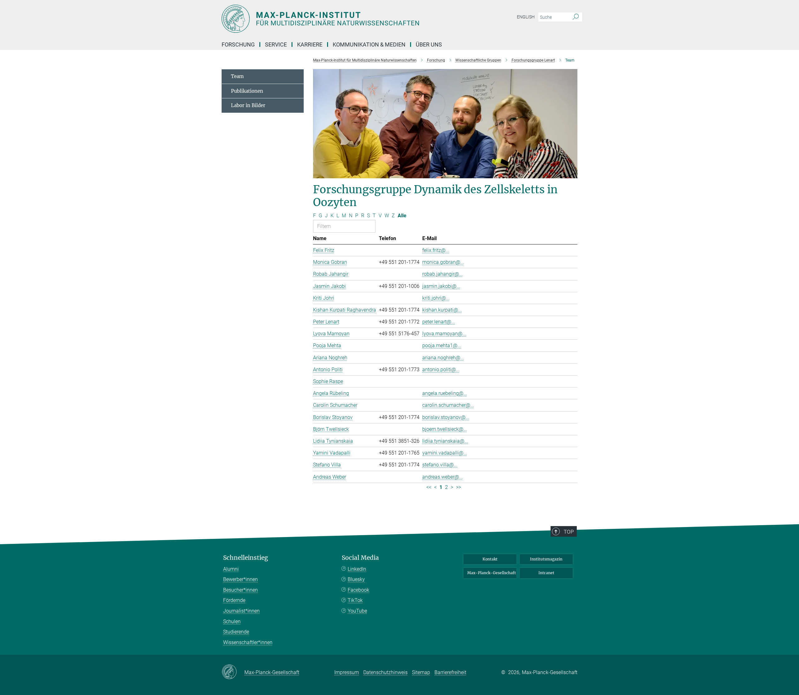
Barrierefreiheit (450, 672)
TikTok (355, 600)
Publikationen (247, 91)
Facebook (358, 590)
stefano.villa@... (440, 465)
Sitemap (421, 672)
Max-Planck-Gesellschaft (491, 572)
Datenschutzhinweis (385, 672)
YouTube (357, 611)
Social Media (360, 557)
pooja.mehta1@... (441, 345)
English (526, 16)
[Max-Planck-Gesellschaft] (233, 672)
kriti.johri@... (436, 298)
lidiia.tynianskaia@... (445, 441)
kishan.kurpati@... (442, 310)
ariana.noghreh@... (443, 358)
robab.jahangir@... (442, 274)
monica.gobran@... (443, 262)
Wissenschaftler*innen (247, 642)
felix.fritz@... (435, 250)
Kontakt (490, 559)
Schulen (232, 621)
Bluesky (356, 579)
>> (458, 487)
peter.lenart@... (438, 322)
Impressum (346, 672)
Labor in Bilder (248, 105)
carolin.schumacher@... (448, 405)
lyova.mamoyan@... (444, 334)
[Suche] (575, 17)
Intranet (546, 572)
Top (569, 532)
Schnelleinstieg (245, 557)
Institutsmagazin (546, 559)
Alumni (231, 569)
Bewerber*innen (240, 579)
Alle (402, 216)
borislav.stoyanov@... (445, 417)
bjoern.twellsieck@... (444, 429)
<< (428, 487)
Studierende (236, 632)
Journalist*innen (241, 611)
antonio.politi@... (441, 369)
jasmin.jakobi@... (441, 286)
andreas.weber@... (442, 477)
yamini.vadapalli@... (444, 453)
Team (237, 76)
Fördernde (234, 600)
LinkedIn (357, 569)
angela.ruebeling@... (444, 393)
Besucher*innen (240, 590)
